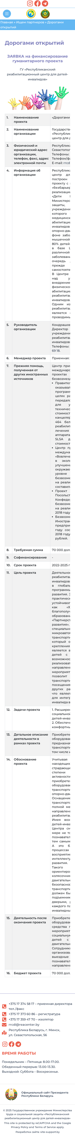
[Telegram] (45, 3)
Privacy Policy (19, 1127)
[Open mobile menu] (7, 14)
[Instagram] (30, 3)
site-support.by (50, 1132)
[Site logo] (31, 13)
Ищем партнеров (30, 22)
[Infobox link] (37, 1094)
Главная (6, 22)
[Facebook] (37, 3)
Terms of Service (45, 1127)
